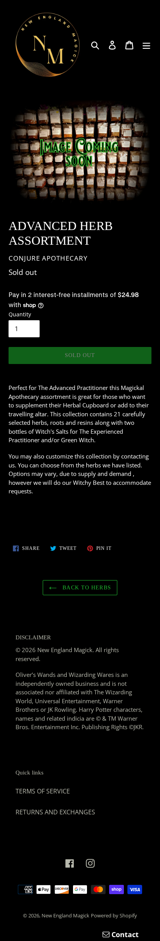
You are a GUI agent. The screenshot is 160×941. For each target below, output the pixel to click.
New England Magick (65, 915)
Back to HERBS (86, 588)
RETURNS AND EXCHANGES (55, 812)
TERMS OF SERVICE (43, 791)
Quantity (20, 314)
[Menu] (146, 44)
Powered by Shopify (114, 915)
